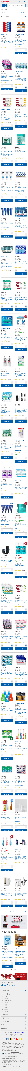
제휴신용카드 (5, 1009)
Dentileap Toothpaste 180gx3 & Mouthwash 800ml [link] (7, 155)
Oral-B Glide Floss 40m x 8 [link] (6, 337)
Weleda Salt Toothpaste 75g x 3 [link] (7, 191)
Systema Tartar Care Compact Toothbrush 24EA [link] (7, 603)
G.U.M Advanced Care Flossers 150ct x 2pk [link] (5, 784)
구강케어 (21, 9)
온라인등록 (5, 1002)
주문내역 (4, 1007)
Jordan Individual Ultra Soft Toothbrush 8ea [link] (6, 860)
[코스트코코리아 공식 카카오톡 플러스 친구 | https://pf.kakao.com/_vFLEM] (11, 1039)
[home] (5, 2)
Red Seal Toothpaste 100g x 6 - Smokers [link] (21, 300)
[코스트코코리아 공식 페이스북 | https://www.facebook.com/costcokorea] (7, 1039)
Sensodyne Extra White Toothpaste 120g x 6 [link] (20, 340)
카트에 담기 (21, 53)
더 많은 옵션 (4, 34)
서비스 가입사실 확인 (6, 1064)
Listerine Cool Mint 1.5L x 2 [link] (20, 565)
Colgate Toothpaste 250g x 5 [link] (7, 42)
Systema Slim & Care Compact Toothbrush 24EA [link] (6, 79)
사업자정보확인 (15, 1052)
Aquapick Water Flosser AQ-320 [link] (7, 896)
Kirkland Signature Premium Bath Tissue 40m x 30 (7, 957)
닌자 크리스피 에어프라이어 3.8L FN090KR (20, 952)
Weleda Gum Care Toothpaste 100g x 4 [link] (5, 226)
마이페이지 (5, 1005)
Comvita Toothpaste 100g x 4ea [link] (6, 674)
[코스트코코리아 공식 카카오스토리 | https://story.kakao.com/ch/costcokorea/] (21, 1039)
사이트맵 (6, 1032)
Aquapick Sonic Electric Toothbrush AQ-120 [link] (20, 820)
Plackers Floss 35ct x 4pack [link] (20, 488)
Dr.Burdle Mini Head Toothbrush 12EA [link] (19, 449)
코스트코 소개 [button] (5, 990)
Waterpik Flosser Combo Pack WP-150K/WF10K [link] (20, 896)
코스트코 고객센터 (7, 982)
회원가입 (4, 996)
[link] (7, 32)
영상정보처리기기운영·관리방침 (14, 1034)
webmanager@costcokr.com (9, 1050)
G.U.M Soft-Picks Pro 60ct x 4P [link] (20, 81)
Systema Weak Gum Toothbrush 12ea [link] (19, 639)
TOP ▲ (25, 912)
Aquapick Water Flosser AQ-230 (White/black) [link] (21, 412)
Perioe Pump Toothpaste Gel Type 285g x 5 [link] (7, 711)
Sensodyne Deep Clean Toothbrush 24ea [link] (6, 412)
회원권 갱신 (5, 998)
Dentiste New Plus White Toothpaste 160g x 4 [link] (6, 448)
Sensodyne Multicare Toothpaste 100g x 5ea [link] (19, 191)
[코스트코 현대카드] (14, 928)
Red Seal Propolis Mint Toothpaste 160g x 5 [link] (5, 119)
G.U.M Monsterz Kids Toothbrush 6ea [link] (19, 751)
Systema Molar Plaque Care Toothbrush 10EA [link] (6, 639)
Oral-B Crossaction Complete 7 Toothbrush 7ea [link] (21, 228)
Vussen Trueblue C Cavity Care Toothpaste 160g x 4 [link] (6, 523)
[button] (24, 5)
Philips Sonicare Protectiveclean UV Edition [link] (6, 563)
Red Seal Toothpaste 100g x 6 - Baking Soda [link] (21, 603)
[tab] (14, 990)
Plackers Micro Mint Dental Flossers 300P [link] (6, 300)
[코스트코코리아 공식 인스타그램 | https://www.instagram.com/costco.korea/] (14, 1039)
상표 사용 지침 (14, 1035)
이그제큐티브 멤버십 (7, 1000)
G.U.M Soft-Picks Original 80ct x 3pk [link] (20, 376)
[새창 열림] (3, 1054)
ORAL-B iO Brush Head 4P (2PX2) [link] (20, 859)
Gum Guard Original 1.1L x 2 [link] (6, 375)
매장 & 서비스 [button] (5, 1018)
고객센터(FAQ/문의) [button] (6, 1014)
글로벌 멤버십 (5, 1011)
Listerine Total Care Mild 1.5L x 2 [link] (7, 487)
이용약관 (12, 1032)
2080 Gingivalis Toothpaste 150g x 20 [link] (6, 267)
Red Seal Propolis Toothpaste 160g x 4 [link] (21, 117)
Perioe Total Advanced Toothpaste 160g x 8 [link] (19, 784)
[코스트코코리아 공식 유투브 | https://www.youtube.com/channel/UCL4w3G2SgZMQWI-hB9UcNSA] (17, 1039)
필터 (21, 12)
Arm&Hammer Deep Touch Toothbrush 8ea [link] (20, 713)
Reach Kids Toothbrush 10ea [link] (21, 153)
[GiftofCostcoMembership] (14, 979)
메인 (2, 9)
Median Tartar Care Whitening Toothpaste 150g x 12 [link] (21, 675)
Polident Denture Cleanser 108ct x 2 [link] (6, 749)
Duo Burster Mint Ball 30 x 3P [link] (21, 263)
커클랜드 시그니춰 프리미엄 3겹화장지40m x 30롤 (7, 953)
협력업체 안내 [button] (5, 1021)
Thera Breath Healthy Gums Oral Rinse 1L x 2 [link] (21, 43)
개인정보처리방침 (19, 1032)
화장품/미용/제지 (7, 9)
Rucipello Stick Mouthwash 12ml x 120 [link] (20, 527)
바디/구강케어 (15, 9)
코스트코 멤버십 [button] (5, 994)
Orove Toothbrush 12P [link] (5, 818)
